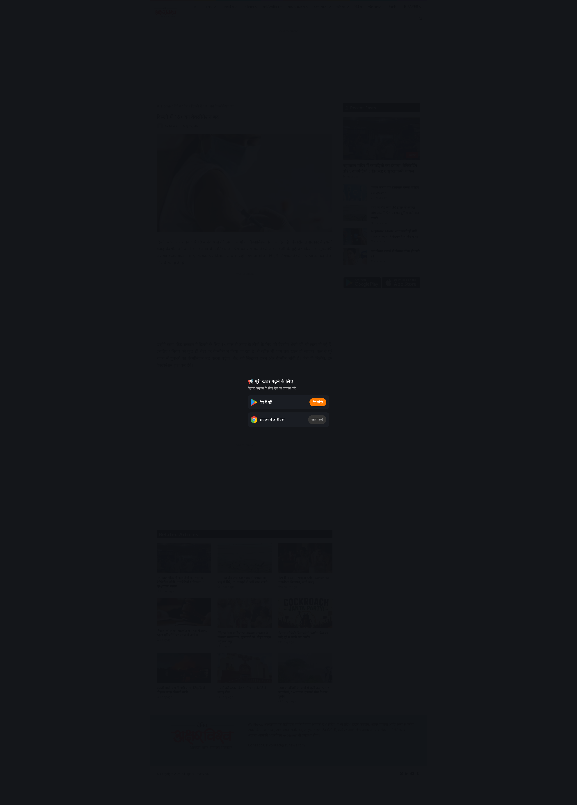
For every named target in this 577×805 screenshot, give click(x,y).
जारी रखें (317, 419)
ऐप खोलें (318, 402)
